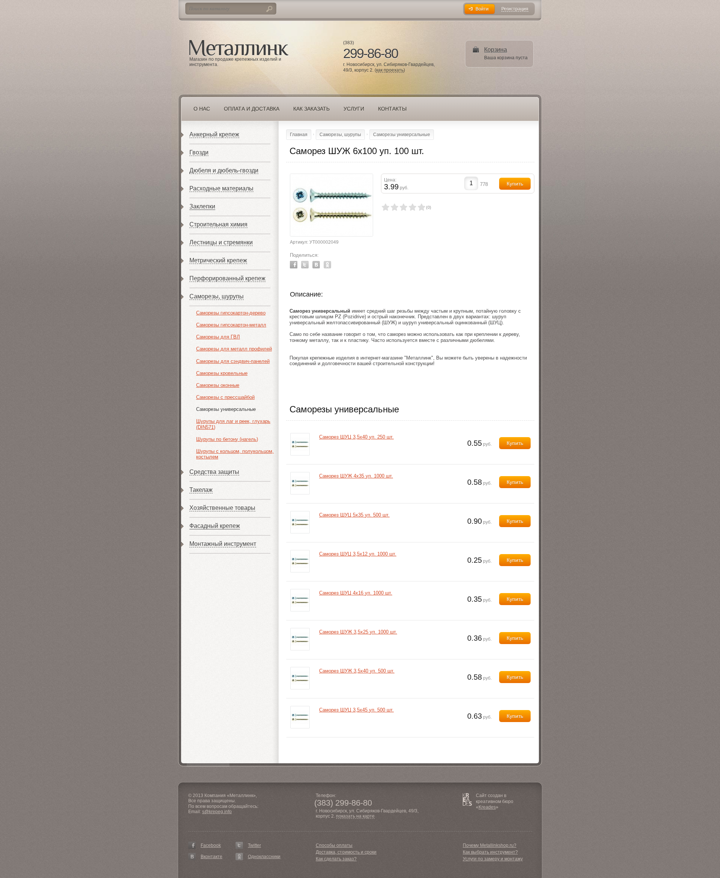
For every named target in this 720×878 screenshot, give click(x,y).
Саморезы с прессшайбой (225, 397)
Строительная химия (218, 224)
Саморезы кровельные (222, 373)
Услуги (354, 109)
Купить (515, 443)
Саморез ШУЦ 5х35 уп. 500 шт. (354, 515)
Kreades (487, 807)
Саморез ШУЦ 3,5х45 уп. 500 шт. (356, 710)
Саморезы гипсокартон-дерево (231, 313)
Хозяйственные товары (222, 508)
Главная (299, 134)
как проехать (390, 70)
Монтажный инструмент (222, 544)
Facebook (293, 264)
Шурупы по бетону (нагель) (227, 439)
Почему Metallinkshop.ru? (489, 845)
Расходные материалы (221, 188)
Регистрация (514, 9)
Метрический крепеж (218, 260)
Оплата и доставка (251, 109)
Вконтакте (211, 856)
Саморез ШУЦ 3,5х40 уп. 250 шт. (356, 437)
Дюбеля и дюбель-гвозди (223, 170)
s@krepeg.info (217, 811)
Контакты (392, 109)
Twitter (305, 264)
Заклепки (202, 206)
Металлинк (238, 48)
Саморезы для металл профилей (234, 349)
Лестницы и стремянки (221, 242)
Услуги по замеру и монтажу (493, 859)
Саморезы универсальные (226, 409)
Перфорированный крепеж (227, 278)
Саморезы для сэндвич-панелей (233, 361)
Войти (482, 9)
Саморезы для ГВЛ (218, 337)
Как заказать (311, 109)
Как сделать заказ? (336, 859)
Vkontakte (316, 264)
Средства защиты (214, 472)
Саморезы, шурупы (216, 296)
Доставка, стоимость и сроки (346, 852)
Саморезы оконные (217, 385)
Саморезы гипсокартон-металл (231, 325)
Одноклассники (264, 856)
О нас (202, 109)
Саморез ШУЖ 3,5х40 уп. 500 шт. (356, 671)
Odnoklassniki (327, 264)
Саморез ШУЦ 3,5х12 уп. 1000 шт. (357, 554)
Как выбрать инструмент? (490, 852)
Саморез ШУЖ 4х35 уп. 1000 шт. (356, 476)
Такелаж (201, 490)
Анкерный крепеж (214, 134)
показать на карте (355, 816)
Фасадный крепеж (214, 526)
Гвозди (198, 152)
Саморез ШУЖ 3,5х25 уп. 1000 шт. (358, 632)
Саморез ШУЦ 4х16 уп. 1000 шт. (355, 593)
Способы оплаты (334, 845)
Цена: (390, 180)
